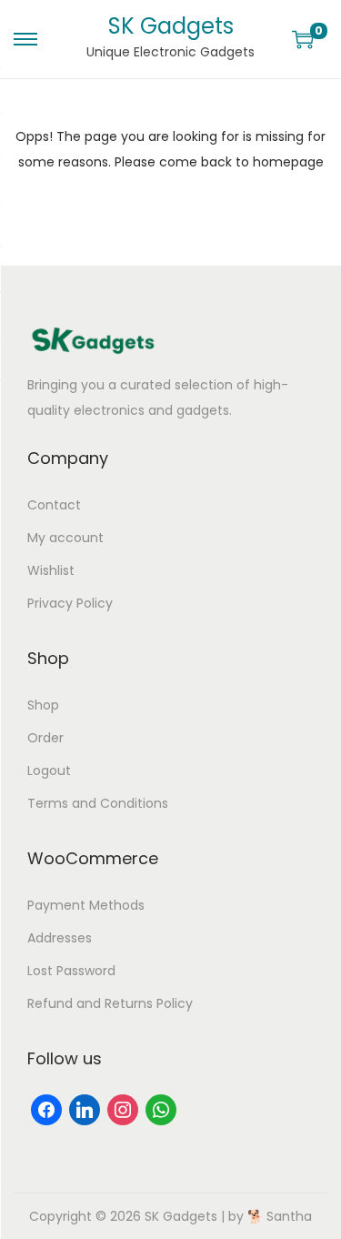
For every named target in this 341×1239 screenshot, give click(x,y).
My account (65, 538)
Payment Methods (86, 905)
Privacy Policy (70, 603)
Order (45, 738)
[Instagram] (122, 1109)
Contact (54, 505)
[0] (303, 39)
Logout (49, 770)
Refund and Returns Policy (110, 1003)
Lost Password (71, 971)
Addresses (59, 938)
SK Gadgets (171, 26)
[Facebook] (46, 1109)
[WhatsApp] (160, 1109)
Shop (43, 705)
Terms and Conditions (97, 803)
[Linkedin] (84, 1109)
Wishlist (51, 570)
